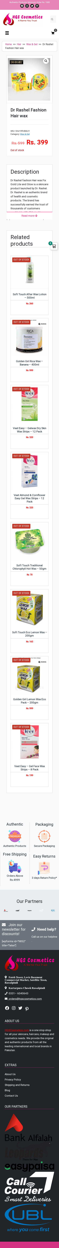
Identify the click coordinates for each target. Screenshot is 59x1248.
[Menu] (7, 33)
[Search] (52, 19)
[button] (46, 61)
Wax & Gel (31, 44)
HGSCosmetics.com (17, 1030)
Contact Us (11, 1095)
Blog (7, 1090)
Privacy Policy (13, 1079)
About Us (10, 1074)
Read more (28, 215)
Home (8, 44)
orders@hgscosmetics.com (25, 998)
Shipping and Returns (17, 1084)
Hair (19, 44)
